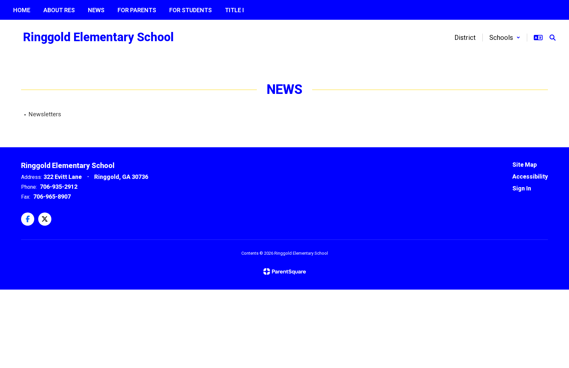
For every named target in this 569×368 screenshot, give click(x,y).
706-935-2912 (58, 186)
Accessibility (530, 176)
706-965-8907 (52, 196)
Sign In (521, 188)
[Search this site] (552, 37)
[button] (504, 38)
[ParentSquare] (285, 271)
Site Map (524, 164)
